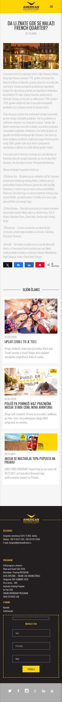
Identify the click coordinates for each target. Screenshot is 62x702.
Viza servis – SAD (10, 582)
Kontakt (6, 607)
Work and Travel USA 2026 (14, 569)
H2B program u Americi (12, 565)
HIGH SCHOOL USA (11, 596)
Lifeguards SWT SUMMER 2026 (15, 579)
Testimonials (8, 611)
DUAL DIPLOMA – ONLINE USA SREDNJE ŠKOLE (21, 575)
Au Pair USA (8, 589)
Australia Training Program (13, 586)
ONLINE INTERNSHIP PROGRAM (15, 593)
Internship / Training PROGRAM (15, 572)
